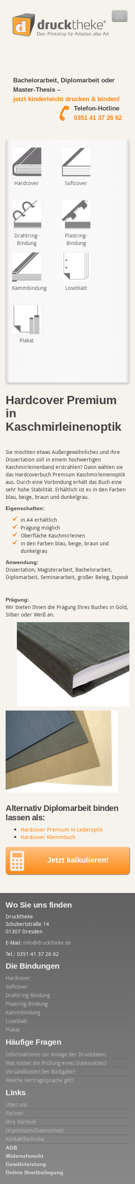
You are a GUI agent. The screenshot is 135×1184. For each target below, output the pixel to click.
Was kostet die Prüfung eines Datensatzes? (56, 1062)
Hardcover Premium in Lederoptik (62, 829)
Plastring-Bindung (27, 1003)
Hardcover (18, 977)
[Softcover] (76, 162)
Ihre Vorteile (21, 1121)
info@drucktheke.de (47, 942)
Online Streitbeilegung (34, 1172)
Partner (15, 1113)
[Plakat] (27, 319)
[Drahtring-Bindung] (27, 215)
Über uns (16, 1104)
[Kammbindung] (27, 267)
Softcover (17, 986)
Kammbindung (23, 1012)
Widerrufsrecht (25, 1156)
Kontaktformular (25, 1138)
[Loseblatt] (76, 267)
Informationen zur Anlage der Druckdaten (56, 1054)
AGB (11, 1148)
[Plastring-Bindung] (76, 215)
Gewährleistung (26, 1164)
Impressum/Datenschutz (35, 1130)
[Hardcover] (27, 162)
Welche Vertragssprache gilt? (40, 1080)
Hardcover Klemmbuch (48, 837)
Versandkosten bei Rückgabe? (40, 1071)
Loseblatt (16, 1020)
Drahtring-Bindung (28, 995)
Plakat (13, 1029)
